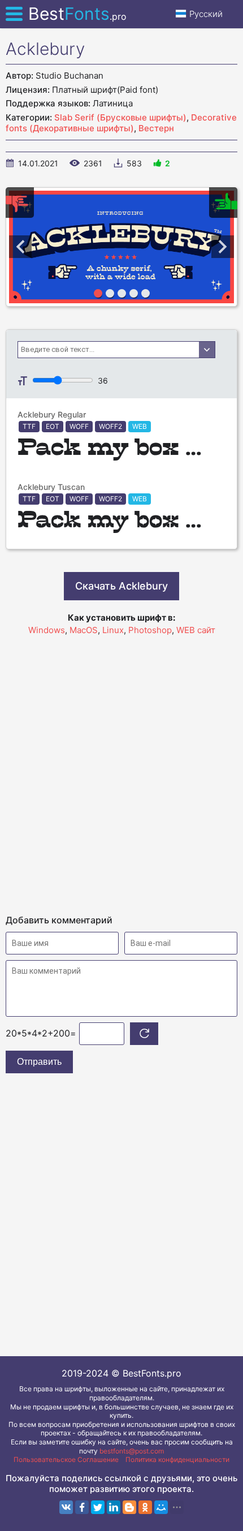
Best (77, 13)
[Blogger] (129, 1507)
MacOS (84, 630)
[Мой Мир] (161, 1507)
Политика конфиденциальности (177, 1459)
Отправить (39, 1061)
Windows (46, 630)
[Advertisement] (121, 770)
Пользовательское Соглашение (66, 1459)
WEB (139, 426)
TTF (29, 426)
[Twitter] (98, 1507)
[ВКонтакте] (66, 1507)
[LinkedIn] (113, 1507)
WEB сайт (195, 630)
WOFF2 (110, 426)
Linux (113, 630)
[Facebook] (82, 1507)
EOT (52, 426)
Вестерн (156, 128)
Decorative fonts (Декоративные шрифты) (121, 123)
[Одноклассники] (145, 1507)
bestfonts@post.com (131, 1451)
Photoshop (150, 630)
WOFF (79, 426)
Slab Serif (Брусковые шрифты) (120, 117)
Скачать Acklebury (121, 586)
